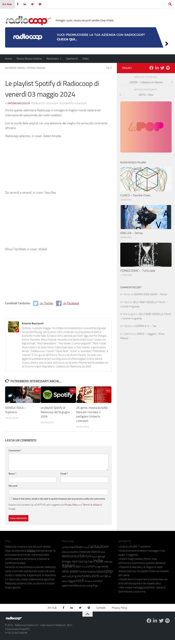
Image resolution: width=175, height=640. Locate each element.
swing (89, 585)
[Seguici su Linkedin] (157, 68)
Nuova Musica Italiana (29, 58)
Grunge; (66, 561)
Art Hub (7, 4)
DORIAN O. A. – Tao (145, 326)
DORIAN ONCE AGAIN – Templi (150, 294)
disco (103, 552)
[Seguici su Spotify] (168, 68)
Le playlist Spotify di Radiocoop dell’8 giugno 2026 (55, 412)
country (74, 551)
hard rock (77, 561)
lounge (97, 567)
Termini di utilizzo (91, 504)
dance (95, 551)
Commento (15, 450)
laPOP (90, 566)
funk (89, 556)
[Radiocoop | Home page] (28, 20)
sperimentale (70, 585)
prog (74, 576)
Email (64, 473)
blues (79, 547)
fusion (94, 556)
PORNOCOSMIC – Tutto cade (137, 270)
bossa (85, 547)
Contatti (101, 607)
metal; (105, 566)
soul (99, 581)
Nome (12, 473)
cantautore (98, 546)
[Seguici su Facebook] (151, 68)
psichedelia (84, 576)
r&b (101, 576)
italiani (68, 566)
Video (85, 58)
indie (98, 561)
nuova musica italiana (92, 571)
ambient (66, 547)
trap (95, 585)
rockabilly (88, 581)
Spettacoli (72, 58)
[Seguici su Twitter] (162, 68)
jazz (78, 566)
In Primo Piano (15, 68)
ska (95, 581)
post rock (66, 576)
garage (101, 556)
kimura (84, 567)
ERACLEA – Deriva (131, 233)
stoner (82, 585)
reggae (72, 581)
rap (105, 576)
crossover (85, 551)
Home (8, 58)
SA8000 (31, 550)
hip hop (88, 561)
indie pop (108, 561)
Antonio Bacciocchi (19, 103)
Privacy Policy (71, 504)
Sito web (13, 485)
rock (80, 580)
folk (82, 556)
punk (95, 576)
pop (109, 571)
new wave (70, 571)
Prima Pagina (36, 68)
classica (66, 552)
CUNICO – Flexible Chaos (135, 195)
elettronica (70, 556)
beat (73, 547)
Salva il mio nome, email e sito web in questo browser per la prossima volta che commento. (59, 498)
